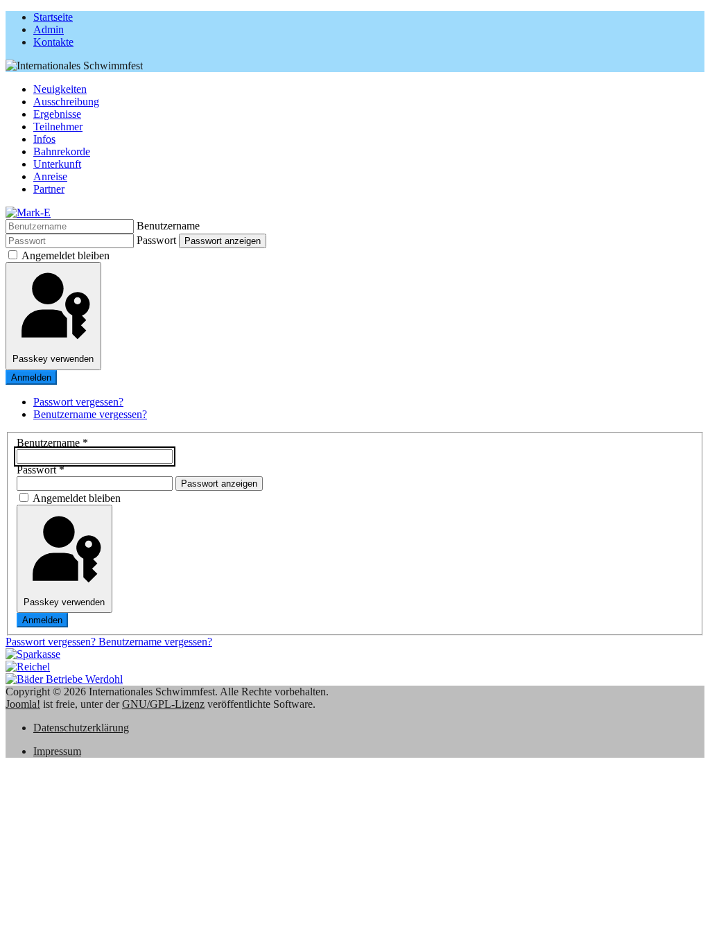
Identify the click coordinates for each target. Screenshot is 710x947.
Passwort (156, 240)
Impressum (57, 751)
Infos (44, 139)
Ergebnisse (57, 114)
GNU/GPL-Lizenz (163, 704)
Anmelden (31, 377)
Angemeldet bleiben (65, 255)
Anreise (50, 176)
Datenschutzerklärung (81, 727)
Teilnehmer (58, 126)
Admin (48, 29)
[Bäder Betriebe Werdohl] (64, 679)
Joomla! (23, 704)
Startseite (53, 17)
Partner (48, 189)
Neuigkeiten (60, 89)
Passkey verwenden (53, 359)
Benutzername (168, 226)
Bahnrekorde (61, 151)
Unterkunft (57, 164)
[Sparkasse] (33, 654)
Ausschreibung (66, 101)
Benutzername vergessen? (90, 414)
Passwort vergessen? (78, 402)
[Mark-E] (28, 212)
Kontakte (53, 42)
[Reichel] (28, 666)
